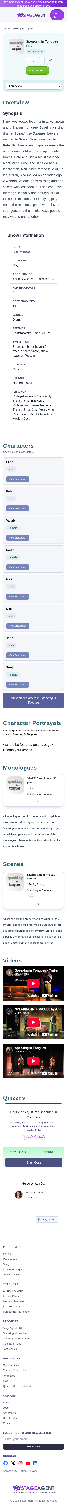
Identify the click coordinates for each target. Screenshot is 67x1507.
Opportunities (11, 1365)
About (6, 1402)
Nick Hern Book (22, 382)
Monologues (10, 1258)
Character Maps (12, 1269)
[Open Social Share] (51, 61)
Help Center (10, 1417)
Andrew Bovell (35, 51)
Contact (7, 1423)
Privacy (33, 1470)
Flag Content (49, 1219)
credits (27, 750)
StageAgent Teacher (15, 1333)
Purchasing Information (16, 1311)
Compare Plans (12, 1343)
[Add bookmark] (53, 802)
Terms (23, 1470)
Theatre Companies (14, 1370)
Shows (6, 28)
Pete (31, 787)
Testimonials (10, 1348)
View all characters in (33, 700)
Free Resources (12, 1306)
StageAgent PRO (13, 1328)
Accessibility (10, 1470)
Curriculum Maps (13, 1290)
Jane (39, 884)
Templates (9, 1375)
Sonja (31, 884)
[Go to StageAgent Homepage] (33, 1488)
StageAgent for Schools (17, 1338)
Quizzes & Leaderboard (17, 1386)
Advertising (9, 1412)
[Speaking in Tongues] (15, 789)
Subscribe (33, 1446)
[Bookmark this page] (42, 61)
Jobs (6, 1407)
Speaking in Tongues (39, 793)
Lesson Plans (11, 1296)
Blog (5, 1380)
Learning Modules (13, 1301)
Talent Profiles (11, 1274)
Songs (6, 1264)
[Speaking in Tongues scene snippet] (15, 889)
